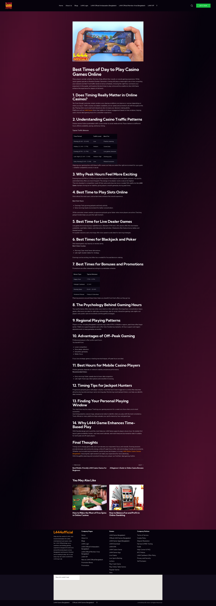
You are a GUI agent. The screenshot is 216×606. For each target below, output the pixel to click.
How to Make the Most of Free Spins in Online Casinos (89, 514)
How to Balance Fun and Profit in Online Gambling (124, 514)
